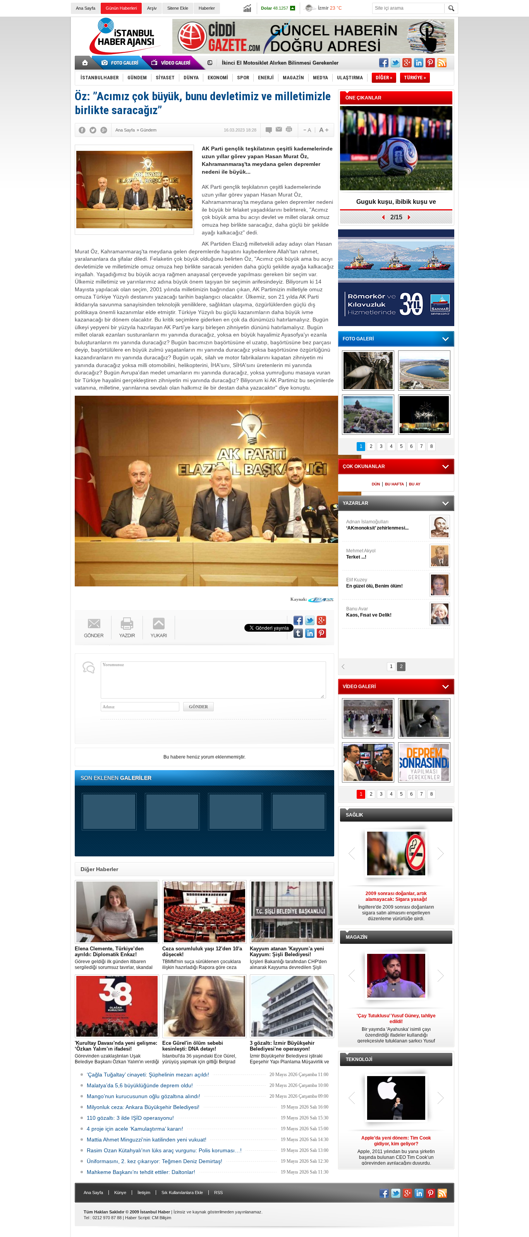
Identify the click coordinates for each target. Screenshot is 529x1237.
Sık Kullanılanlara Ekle (182, 1192)
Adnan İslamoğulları (377, 525)
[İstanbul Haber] (123, 54)
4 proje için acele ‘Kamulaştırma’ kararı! (135, 1129)
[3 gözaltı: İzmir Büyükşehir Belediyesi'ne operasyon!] (292, 1006)
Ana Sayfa (85, 8)
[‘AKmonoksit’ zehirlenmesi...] (439, 527)
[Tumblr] (298, 633)
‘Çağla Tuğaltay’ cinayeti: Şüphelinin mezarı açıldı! (148, 1074)
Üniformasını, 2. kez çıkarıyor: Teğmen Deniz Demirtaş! (154, 1161)
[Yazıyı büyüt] (323, 129)
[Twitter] (92, 129)
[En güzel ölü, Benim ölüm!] (439, 585)
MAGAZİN (357, 937)
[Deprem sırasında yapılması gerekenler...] (424, 762)
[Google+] (103, 129)
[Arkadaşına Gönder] (279, 129)
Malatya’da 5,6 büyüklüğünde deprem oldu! (140, 1085)
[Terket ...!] (439, 556)
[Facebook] (82, 129)
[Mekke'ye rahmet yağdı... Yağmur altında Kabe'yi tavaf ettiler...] (368, 718)
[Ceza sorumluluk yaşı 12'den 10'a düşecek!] (204, 912)
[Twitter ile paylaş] (395, 62)
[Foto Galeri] (121, 63)
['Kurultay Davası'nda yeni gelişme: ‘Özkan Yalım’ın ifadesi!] (117, 1006)
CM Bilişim (161, 1217)
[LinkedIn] (309, 633)
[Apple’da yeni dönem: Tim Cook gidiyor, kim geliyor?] (396, 1098)
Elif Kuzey (374, 583)
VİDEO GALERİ (359, 686)
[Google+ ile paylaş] (407, 62)
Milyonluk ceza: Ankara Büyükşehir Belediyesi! (143, 1107)
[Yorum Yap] (269, 129)
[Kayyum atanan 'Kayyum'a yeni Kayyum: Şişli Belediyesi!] (292, 912)
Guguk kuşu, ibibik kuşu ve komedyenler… (273, 63)
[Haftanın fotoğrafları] (424, 415)
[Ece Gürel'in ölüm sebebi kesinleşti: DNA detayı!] (204, 1006)
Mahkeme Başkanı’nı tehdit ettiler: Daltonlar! (141, 1172)
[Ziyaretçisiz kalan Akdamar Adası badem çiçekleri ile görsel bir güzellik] (368, 415)
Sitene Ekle (177, 8)
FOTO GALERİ (358, 339)
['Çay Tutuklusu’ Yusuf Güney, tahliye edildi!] (396, 976)
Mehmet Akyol (361, 554)
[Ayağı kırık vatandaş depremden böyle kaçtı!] (424, 718)
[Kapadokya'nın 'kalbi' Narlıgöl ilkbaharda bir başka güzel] (424, 370)
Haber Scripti (137, 1217)
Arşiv (152, 8)
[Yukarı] (159, 627)
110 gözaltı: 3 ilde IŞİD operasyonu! (130, 1118)
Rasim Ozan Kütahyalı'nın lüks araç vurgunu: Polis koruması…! (164, 1150)
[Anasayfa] (85, 63)
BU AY (415, 484)
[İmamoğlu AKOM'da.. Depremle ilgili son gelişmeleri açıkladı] (368, 762)
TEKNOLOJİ (359, 1059)
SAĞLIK (354, 815)
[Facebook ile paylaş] (383, 62)
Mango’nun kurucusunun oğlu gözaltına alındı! (143, 1096)
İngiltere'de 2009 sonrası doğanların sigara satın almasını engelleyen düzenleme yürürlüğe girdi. (396, 906)
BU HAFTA (394, 484)
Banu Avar (369, 612)
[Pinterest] (321, 633)
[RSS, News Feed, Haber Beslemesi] (442, 62)
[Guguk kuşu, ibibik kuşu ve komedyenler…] (396, 148)
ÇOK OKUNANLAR (364, 466)
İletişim (143, 1192)
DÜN (376, 484)
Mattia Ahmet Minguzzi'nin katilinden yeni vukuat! (146, 1139)
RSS (218, 1192)
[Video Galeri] (171, 63)
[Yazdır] (289, 129)
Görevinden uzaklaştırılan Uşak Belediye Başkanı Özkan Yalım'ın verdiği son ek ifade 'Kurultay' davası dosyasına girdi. (117, 1052)
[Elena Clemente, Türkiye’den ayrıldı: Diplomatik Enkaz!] (117, 912)
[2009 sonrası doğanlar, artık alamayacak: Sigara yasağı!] (396, 854)
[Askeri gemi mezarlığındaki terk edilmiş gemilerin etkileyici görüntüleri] (368, 370)
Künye (120, 1192)
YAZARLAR (355, 503)
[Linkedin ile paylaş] (418, 62)
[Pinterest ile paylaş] (430, 62)
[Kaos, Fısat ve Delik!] (439, 614)
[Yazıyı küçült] (306, 129)
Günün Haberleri (121, 8)
